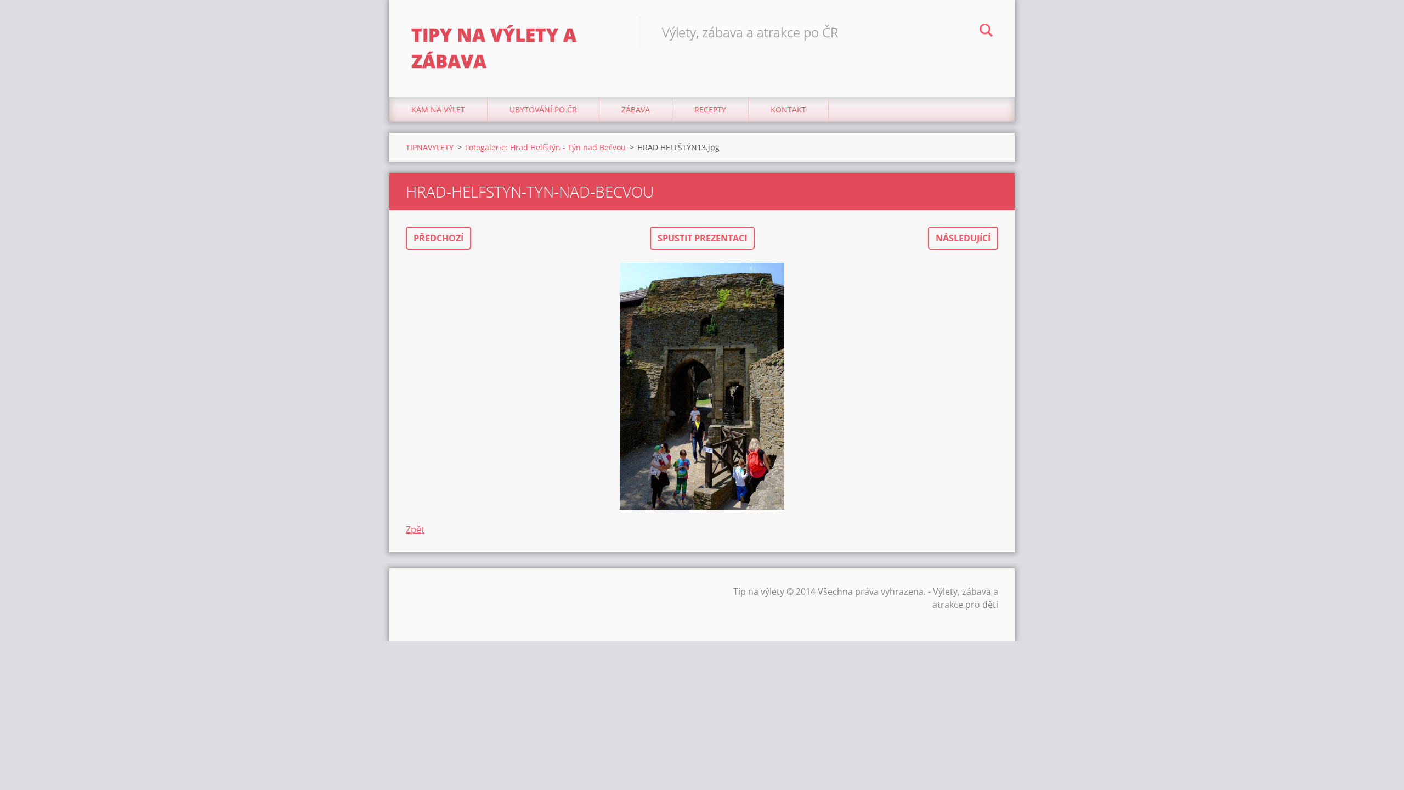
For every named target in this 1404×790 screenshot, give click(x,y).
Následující (963, 238)
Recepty (710, 109)
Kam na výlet (438, 109)
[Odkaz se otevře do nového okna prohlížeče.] (702, 386)
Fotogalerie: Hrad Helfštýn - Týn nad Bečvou (545, 147)
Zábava (635, 109)
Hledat (986, 32)
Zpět (415, 529)
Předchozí (438, 238)
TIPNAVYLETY (430, 147)
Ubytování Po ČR (543, 109)
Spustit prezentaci (702, 238)
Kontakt (788, 109)
